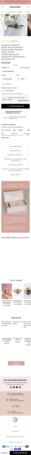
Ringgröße (15, 151)
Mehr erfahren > (5, 137)
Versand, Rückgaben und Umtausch (15, 160)
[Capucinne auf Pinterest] (20, 387)
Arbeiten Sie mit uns (15, 442)
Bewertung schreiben (16, 363)
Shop (15, 426)
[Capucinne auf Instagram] (11, 387)
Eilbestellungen (15, 165)
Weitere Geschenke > (23, 100)
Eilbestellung (10, 91)
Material (3, 75)
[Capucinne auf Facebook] (14, 387)
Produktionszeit (15, 155)
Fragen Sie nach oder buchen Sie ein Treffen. (15, 169)
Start (2, 12)
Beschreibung (15, 146)
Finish (17, 75)
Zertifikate (15, 175)
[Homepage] (15, 7)
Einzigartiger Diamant (11, 12)
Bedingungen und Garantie (16, 437)
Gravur (8, 84)
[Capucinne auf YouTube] (17, 387)
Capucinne (15, 431)
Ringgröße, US (5, 67)
